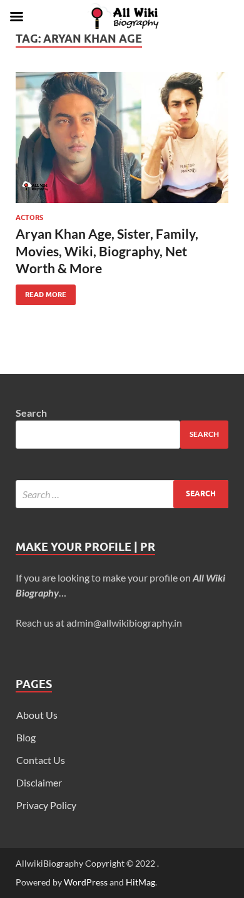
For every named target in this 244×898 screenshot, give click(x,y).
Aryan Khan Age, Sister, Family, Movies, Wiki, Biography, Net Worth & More (107, 251)
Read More (41, 292)
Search (31, 413)
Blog (26, 737)
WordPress (86, 882)
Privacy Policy (46, 805)
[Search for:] (122, 494)
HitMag (140, 882)
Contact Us (40, 760)
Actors (29, 217)
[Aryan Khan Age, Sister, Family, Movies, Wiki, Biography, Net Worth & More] (122, 137)
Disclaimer (39, 782)
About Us (37, 715)
